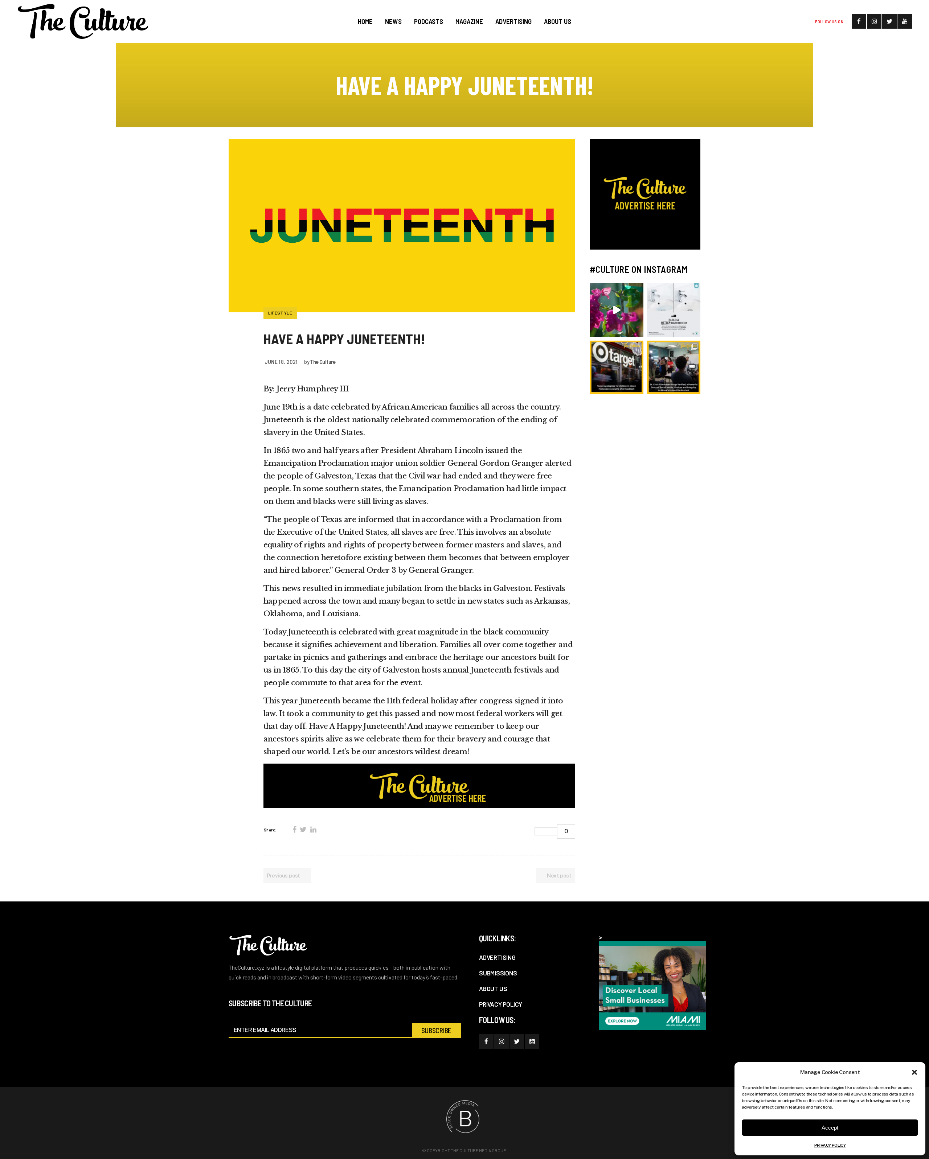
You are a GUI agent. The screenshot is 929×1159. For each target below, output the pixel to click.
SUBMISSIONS (498, 973)
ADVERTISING (497, 957)
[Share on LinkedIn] (313, 829)
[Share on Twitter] (303, 829)
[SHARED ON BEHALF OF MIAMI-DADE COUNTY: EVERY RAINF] (616, 310)
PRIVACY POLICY (830, 1145)
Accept (830, 1128)
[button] (914, 1072)
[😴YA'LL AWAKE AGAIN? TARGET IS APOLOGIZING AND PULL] (616, 367)
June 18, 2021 (281, 361)
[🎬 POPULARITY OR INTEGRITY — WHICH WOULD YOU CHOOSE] (674, 367)
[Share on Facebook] (294, 829)
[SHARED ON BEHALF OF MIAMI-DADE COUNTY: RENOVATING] (674, 310)
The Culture (322, 361)
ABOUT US (493, 988)
